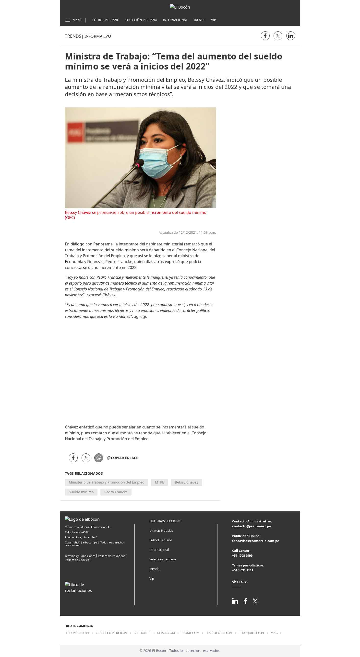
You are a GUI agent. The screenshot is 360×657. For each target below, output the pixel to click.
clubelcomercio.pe (112, 633)
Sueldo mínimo (81, 492)
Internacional (175, 20)
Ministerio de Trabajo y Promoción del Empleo (106, 482)
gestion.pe (142, 633)
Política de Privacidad (111, 556)
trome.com (190, 633)
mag (274, 633)
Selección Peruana (141, 20)
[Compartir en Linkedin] (290, 35)
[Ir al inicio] (180, 7)
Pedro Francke (116, 492)
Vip (213, 20)
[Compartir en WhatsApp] (98, 457)
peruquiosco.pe (252, 633)
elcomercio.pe (78, 633)
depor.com (166, 633)
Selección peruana (162, 559)
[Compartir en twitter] (278, 35)
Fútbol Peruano (106, 20)
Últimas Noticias (161, 530)
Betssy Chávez (186, 482)
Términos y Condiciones (80, 556)
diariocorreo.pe (219, 633)
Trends (199, 20)
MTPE (159, 482)
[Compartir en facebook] (265, 35)
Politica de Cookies (77, 560)
